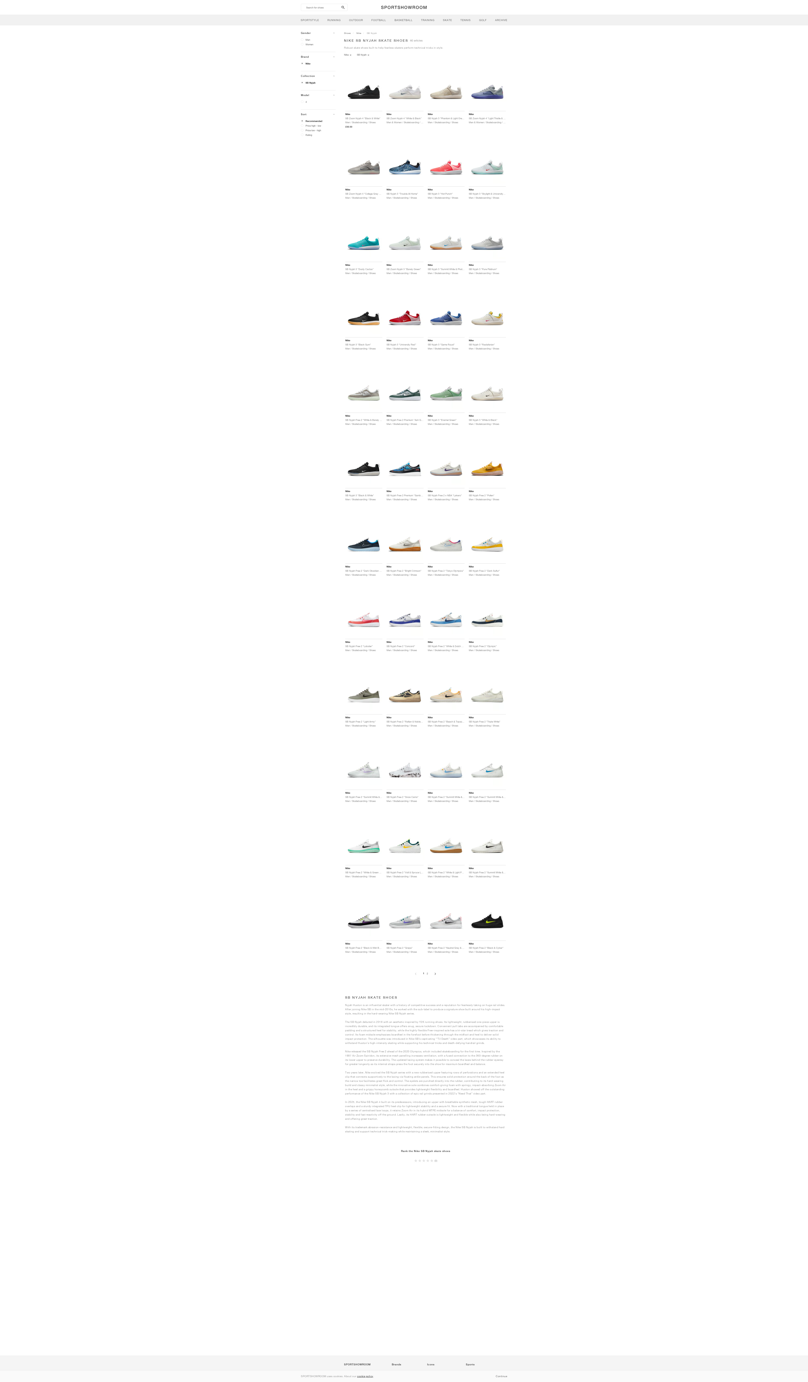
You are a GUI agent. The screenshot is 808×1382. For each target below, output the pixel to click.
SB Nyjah (311, 82)
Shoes (347, 33)
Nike (308, 63)
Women (309, 44)
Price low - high (313, 130)
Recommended (314, 121)
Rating (309, 135)
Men (308, 39)
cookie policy (365, 1376)
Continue (501, 1376)
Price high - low (313, 125)
